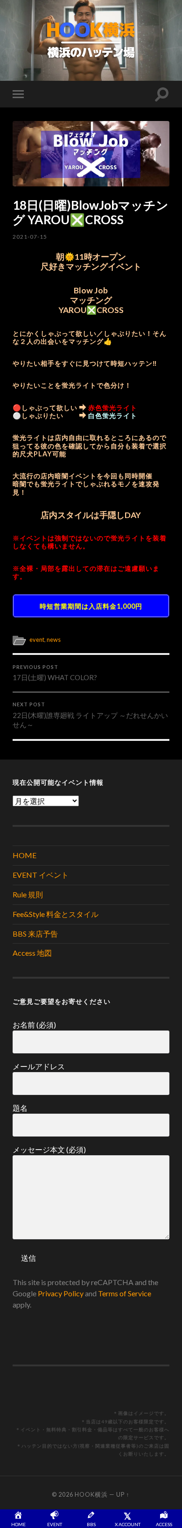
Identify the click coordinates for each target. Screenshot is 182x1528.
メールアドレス (39, 1066)
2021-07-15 (30, 236)
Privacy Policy (61, 1293)
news (54, 639)
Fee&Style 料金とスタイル (55, 914)
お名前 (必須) (34, 1024)
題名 (20, 1107)
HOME (24, 855)
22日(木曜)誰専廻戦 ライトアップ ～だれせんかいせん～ (90, 715)
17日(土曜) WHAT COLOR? (55, 673)
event (36, 639)
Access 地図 (32, 952)
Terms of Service (124, 1293)
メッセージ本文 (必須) (49, 1149)
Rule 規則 (28, 894)
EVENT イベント (41, 874)
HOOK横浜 (91, 1494)
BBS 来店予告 (35, 933)
